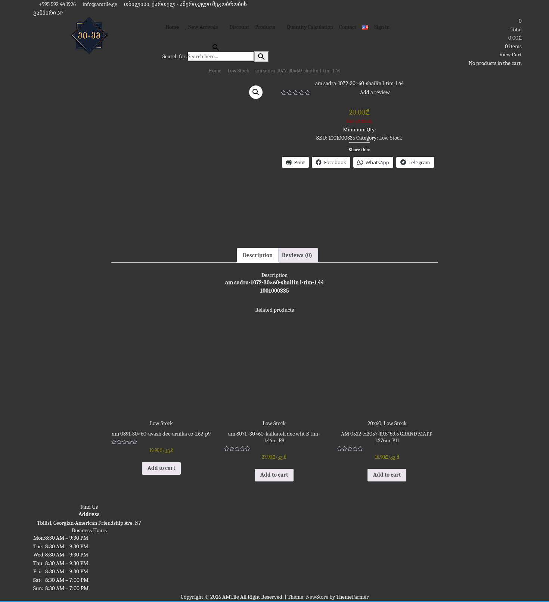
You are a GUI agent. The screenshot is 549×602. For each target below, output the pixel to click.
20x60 (374, 423)
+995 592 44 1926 (57, 4)
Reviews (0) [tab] (297, 255)
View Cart (510, 54)
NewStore (317, 596)
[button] (256, 92)
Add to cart (161, 468)
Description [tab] (258, 255)
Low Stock (238, 71)
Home (214, 71)
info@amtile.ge (99, 4)
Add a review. (375, 92)
